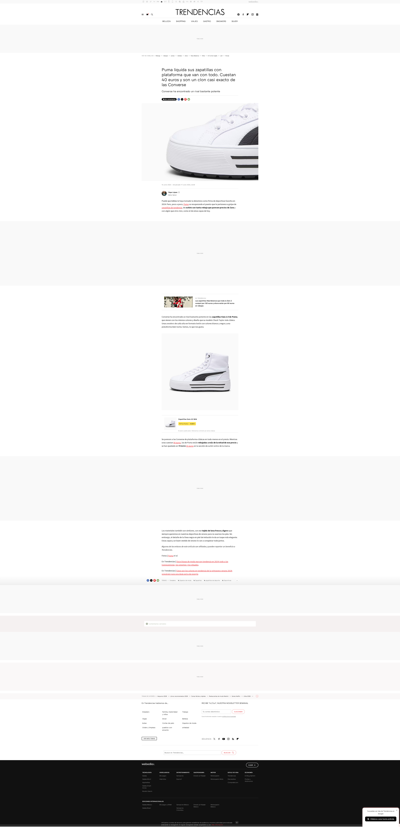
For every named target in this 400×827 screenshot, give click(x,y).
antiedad (185, 727)
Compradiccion (233, 782)
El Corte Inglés (212, 56)
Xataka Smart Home (146, 787)
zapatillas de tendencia (172, 207)
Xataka (144, 776)
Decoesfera (232, 779)
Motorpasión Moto (217, 779)
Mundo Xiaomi (147, 791)
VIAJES (194, 21)
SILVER (235, 21)
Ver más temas (149, 738)
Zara (186, 56)
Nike (203, 56)
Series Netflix (236, 696)
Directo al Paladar (200, 776)
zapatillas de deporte (213, 580)
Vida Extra (162, 779)
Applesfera (146, 782)
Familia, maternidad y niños (169, 713)
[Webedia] (148, 764)
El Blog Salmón (250, 776)
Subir (250, 765)
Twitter (182, 99)
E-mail (189, 99)
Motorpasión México (215, 806)
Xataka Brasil (146, 808)
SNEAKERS (221, 21)
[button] (174, 192)
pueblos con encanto (167, 728)
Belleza (185, 719)
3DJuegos (162, 776)
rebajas (165, 56)
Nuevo (147, 14)
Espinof (179, 779)
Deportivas (227, 580)
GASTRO (207, 21)
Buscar (152, 14)
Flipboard (247, 14)
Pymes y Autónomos (249, 780)
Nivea (227, 56)
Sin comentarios (170, 99)
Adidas (180, 56)
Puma (186, 204)
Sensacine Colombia (179, 809)
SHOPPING (181, 21)
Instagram (252, 14)
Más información (217, 825)
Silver (164, 719)
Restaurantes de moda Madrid (219, 696)
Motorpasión (215, 776)
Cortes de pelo (168, 723)
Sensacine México (182, 805)
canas (172, 56)
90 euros (177, 442)
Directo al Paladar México (200, 806)
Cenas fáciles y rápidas (198, 696)
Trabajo (185, 712)
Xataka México (147, 805)
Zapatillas (198, 580)
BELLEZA (166, 21)
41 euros (189, 446)
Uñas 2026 (247, 696)
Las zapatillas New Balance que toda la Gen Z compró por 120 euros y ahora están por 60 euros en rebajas (214, 303)
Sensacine (179, 776)
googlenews (257, 14)
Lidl (221, 56)
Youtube (223, 738)
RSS (233, 738)
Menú (142, 14)
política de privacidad (229, 716)
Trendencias (232, 776)
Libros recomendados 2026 (179, 696)
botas (144, 723)
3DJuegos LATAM (165, 805)
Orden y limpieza (148, 727)
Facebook (243, 14)
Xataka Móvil (146, 779)
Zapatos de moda (185, 580)
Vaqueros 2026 (162, 696)
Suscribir (238, 712)
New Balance (195, 56)
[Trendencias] (200, 12)
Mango (158, 56)
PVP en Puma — (187, 424)
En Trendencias (200, 298)
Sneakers (173, 580)
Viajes (144, 719)
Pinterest (238, 14)
